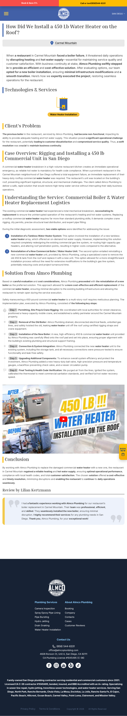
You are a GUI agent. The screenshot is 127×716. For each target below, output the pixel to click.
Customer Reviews (75, 625)
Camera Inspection (45, 608)
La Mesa (65, 691)
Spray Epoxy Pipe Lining (47, 612)
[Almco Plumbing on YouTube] (63, 666)
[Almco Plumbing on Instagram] (56, 666)
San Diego (117, 14)
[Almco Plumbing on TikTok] (78, 666)
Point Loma (75, 695)
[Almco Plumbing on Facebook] (49, 666)
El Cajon (114, 691)
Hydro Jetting (42, 621)
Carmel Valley (60, 695)
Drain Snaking (42, 625)
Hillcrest (31, 695)
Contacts (69, 617)
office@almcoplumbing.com (63, 650)
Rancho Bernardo (37, 691)
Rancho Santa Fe (100, 691)
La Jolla (86, 691)
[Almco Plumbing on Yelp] (71, 666)
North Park (20, 691)
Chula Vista (53, 691)
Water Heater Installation (48, 629)
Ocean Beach (44, 695)
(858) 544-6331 (65, 646)
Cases (68, 621)
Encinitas (76, 691)
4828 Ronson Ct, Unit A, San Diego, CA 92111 (63, 654)
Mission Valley (107, 695)
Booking (69, 608)
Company (70, 612)
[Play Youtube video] (63, 419)
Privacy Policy (28, 709)
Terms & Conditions (49, 709)
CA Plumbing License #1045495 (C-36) (63, 657)
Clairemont (88, 695)
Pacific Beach (18, 695)
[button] (6, 13)
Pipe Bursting (42, 617)
